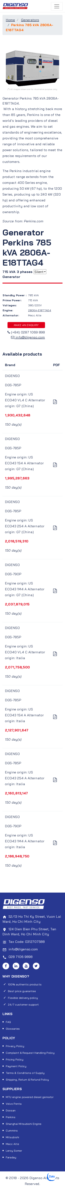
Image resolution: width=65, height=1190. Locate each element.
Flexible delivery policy (23, 997)
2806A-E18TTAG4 (39, 310)
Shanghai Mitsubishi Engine (24, 1123)
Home (10, 20)
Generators (30, 20)
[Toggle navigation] (57, 6)
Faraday (11, 1157)
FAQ (8, 1022)
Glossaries (13, 1028)
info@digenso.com (30, 337)
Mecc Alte (12, 1144)
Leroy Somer (14, 1150)
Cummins (12, 1130)
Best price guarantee (22, 991)
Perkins (11, 1117)
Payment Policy (16, 1066)
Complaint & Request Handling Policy (30, 1052)
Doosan (11, 1110)
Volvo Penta (14, 1103)
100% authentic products (25, 984)
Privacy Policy (15, 1046)
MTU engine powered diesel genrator (30, 1097)
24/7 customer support (23, 1004)
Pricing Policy (15, 1059)
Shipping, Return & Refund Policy (27, 1079)
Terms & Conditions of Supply (25, 1073)
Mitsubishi (12, 1137)
